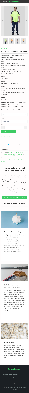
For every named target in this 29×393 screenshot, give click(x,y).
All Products (11, 152)
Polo (19, 160)
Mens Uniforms (12, 154)
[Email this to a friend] (19, 144)
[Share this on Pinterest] (16, 144)
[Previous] (2, 21)
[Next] (26, 21)
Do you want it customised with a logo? (10, 109)
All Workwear (19, 152)
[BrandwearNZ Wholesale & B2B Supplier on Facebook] (12, 383)
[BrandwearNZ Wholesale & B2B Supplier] (14, 1)
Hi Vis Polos (10, 160)
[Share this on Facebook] (12, 144)
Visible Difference (6, 49)
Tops (22, 154)
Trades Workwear (6, 156)
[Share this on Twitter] (8, 144)
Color (2, 118)
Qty (2, 124)
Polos (18, 154)
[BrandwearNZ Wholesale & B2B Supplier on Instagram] (14, 383)
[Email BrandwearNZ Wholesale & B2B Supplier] (17, 383)
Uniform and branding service (14, 197)
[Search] (27, 1)
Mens (15, 160)
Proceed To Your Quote (8, 136)
